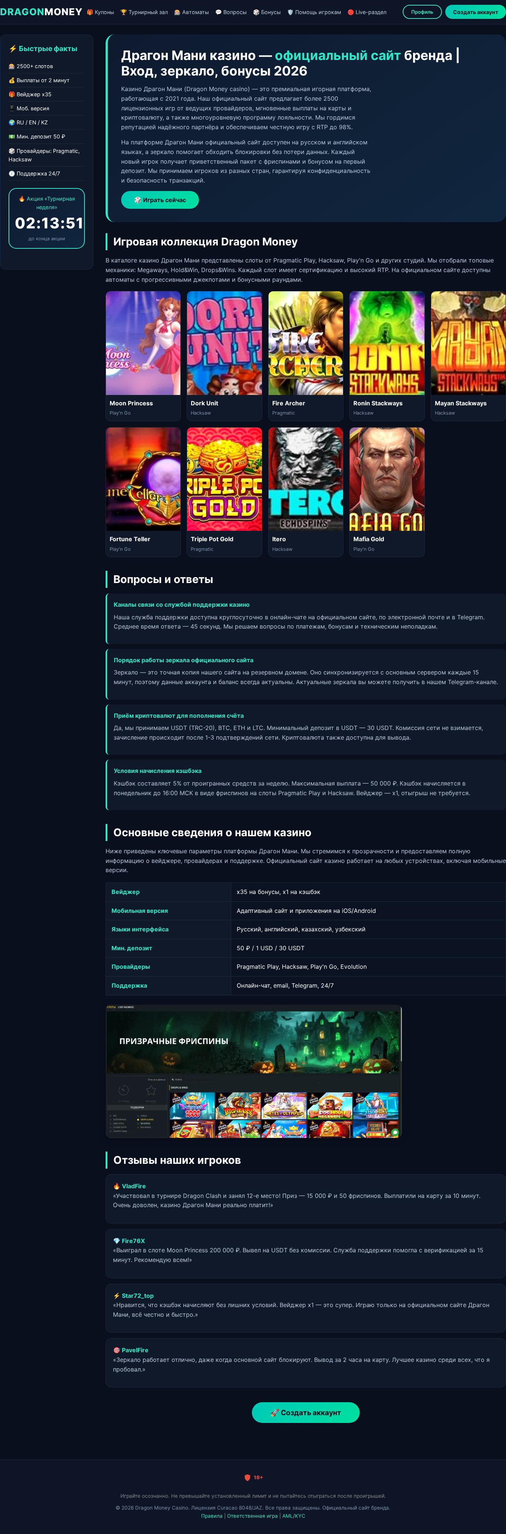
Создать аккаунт (475, 12)
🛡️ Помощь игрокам (314, 12)
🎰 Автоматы (191, 12)
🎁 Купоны (100, 12)
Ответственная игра (252, 1516)
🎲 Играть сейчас (160, 200)
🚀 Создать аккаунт (305, 1412)
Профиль (422, 12)
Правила (212, 1516)
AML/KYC (293, 1516)
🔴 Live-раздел (366, 12)
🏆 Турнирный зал (144, 12)
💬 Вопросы (231, 12)
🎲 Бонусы (267, 12)
